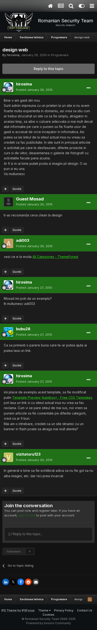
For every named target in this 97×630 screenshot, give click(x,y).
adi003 (22, 240)
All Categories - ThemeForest (55, 257)
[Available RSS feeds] (89, 599)
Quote (16, 189)
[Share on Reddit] (28, 582)
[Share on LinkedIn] (5, 582)
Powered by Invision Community (48, 623)
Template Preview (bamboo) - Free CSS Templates (52, 398)
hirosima (13, 55)
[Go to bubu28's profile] (8, 332)
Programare (60, 55)
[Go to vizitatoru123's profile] (8, 457)
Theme (43, 610)
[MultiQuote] (5, 189)
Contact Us (84, 610)
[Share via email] (35, 582)
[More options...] (88, 88)
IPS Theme (9, 610)
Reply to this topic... (27, 534)
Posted (34, 90)
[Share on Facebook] (20, 582)
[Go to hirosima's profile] (8, 87)
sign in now (26, 515)
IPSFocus (28, 610)
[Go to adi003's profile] (8, 243)
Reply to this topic (48, 69)
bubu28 (23, 329)
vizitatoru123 (28, 454)
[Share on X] (13, 582)
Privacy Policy (63, 610)
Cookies (48, 614)
